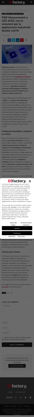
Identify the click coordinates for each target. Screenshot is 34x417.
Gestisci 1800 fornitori (13, 224)
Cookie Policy (11, 236)
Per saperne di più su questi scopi (26, 224)
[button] (30, 181)
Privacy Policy (21, 236)
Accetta (17, 228)
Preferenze (17, 233)
